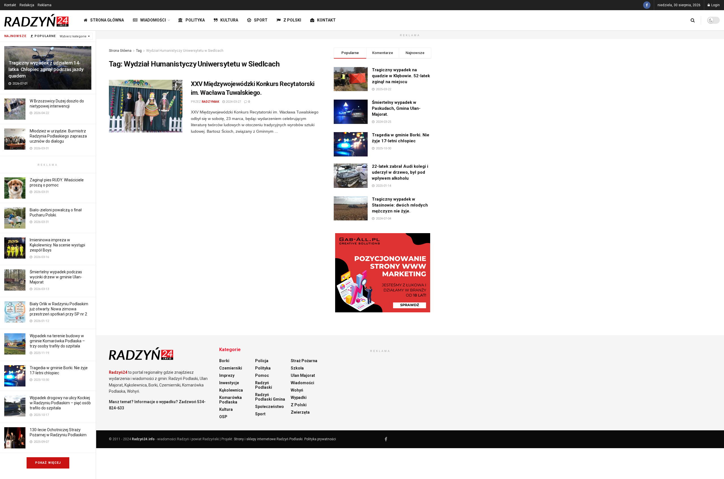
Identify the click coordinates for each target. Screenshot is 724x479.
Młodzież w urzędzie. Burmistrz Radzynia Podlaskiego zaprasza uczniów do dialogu (58, 136)
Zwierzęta (300, 412)
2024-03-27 (233, 102)
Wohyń (297, 390)
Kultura (229, 20)
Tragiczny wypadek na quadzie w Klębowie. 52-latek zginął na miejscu (401, 75)
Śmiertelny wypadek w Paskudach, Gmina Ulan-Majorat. (396, 108)
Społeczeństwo (269, 406)
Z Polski (292, 20)
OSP (223, 416)
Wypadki (299, 397)
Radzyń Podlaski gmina (270, 396)
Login (715, 5)
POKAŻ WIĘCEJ (48, 463)
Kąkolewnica (231, 390)
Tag (139, 51)
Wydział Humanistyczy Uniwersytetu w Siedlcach (184, 51)
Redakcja (27, 5)
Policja (261, 360)
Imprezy (226, 375)
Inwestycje (229, 383)
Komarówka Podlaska (230, 399)
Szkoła (297, 368)
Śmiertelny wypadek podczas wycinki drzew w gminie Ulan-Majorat (56, 277)
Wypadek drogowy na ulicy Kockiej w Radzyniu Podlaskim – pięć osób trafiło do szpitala (60, 403)
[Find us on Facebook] (646, 5)
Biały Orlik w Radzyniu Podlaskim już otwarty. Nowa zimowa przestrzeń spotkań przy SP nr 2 (59, 309)
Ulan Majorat (303, 375)
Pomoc (262, 375)
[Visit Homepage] (36, 20)
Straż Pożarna (304, 360)
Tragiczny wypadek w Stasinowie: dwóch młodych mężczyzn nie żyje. (400, 205)
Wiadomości (153, 20)
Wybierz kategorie (73, 36)
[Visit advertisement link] (382, 272)
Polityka (195, 20)
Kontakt (10, 5)
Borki (224, 360)
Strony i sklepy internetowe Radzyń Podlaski (268, 439)
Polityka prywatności (320, 439)
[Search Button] (693, 20)
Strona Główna (107, 20)
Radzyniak (210, 102)
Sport (261, 20)
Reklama (44, 5)
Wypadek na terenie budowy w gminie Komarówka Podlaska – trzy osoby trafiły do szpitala (57, 341)
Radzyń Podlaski (263, 385)
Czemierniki (230, 368)
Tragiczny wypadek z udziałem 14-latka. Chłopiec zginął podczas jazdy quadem (45, 69)
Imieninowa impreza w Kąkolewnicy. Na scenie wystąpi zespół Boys (57, 245)
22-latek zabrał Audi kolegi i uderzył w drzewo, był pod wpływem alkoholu (400, 172)
